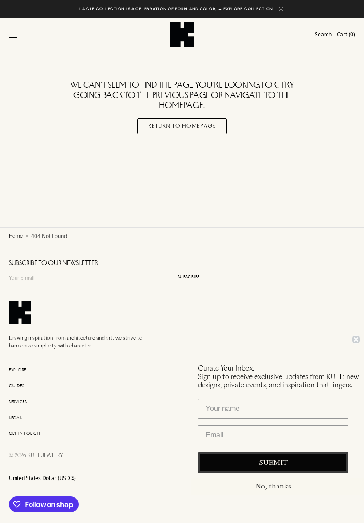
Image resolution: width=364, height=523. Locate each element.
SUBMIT (273, 462)
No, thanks (273, 486)
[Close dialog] (356, 339)
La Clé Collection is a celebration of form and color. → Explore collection (176, 8)
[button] (13, 34)
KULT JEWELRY (45, 455)
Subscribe (189, 277)
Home (16, 236)
